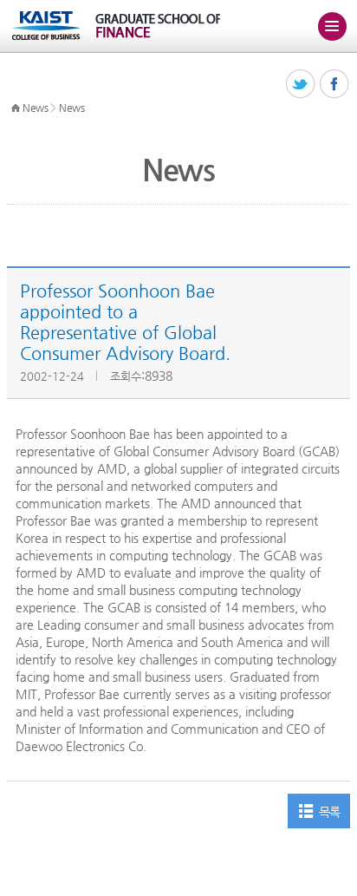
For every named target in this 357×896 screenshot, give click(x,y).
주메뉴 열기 (332, 26)
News (36, 107)
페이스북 (335, 84)
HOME (15, 108)
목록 (330, 812)
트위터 (301, 84)
